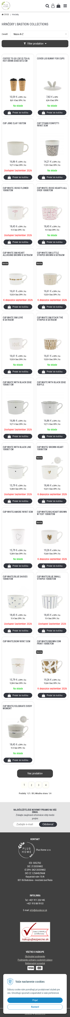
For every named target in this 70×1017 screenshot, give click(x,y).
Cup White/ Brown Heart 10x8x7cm (50, 448)
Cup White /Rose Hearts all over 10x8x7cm (52, 189)
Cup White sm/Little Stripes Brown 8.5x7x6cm (50, 254)
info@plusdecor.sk (38, 910)
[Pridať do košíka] (18, 112)
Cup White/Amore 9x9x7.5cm (18, 512)
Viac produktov (35, 773)
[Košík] (58, 6)
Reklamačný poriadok (35, 963)
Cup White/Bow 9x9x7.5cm (16, 641)
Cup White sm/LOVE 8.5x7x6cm (13, 318)
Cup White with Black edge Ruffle (51, 383)
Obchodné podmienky (35, 956)
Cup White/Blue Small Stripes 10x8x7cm (49, 577)
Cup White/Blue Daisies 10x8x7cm (15, 577)
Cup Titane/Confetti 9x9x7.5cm (48, 124)
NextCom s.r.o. (40, 1014)
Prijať (35, 1000)
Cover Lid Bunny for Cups (50, 58)
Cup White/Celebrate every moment (17, 707)
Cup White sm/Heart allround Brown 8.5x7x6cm (18, 254)
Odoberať (48, 824)
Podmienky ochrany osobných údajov (35, 960)
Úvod (6, 14)
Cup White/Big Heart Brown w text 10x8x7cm (52, 513)
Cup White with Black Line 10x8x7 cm (17, 448)
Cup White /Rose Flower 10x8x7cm (15, 189)
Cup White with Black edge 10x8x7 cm (17, 383)
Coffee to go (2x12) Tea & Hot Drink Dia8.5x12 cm (16, 59)
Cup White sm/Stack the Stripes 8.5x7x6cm (50, 318)
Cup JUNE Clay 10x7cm (14, 123)
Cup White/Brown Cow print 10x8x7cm (49, 642)
